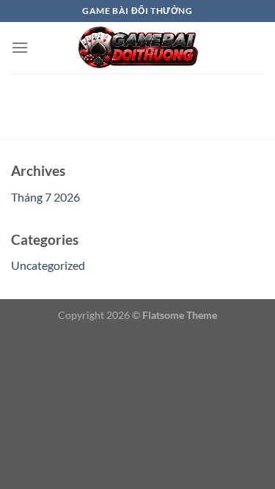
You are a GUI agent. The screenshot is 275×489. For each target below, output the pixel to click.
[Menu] (20, 47)
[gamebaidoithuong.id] (138, 47)
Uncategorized (48, 265)
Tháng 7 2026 (45, 197)
